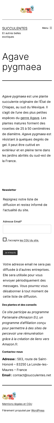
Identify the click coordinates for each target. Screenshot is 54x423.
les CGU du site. (29, 240)
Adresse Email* (12, 221)
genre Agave (29, 118)
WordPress (37, 410)
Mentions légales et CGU (17, 403)
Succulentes (14, 28)
